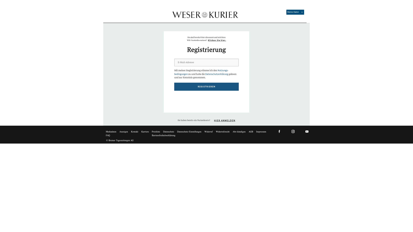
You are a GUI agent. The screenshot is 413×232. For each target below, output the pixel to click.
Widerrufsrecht (223, 131)
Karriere (145, 131)
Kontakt (134, 131)
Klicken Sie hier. (217, 40)
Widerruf (208, 131)
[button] (295, 12)
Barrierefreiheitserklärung (163, 135)
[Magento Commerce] (204, 14)
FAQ (108, 135)
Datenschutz (168, 131)
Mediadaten (111, 131)
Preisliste (156, 131)
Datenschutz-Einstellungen (189, 131)
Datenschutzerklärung (216, 74)
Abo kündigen (239, 131)
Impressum (261, 131)
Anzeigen (123, 131)
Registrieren (206, 86)
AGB (251, 131)
